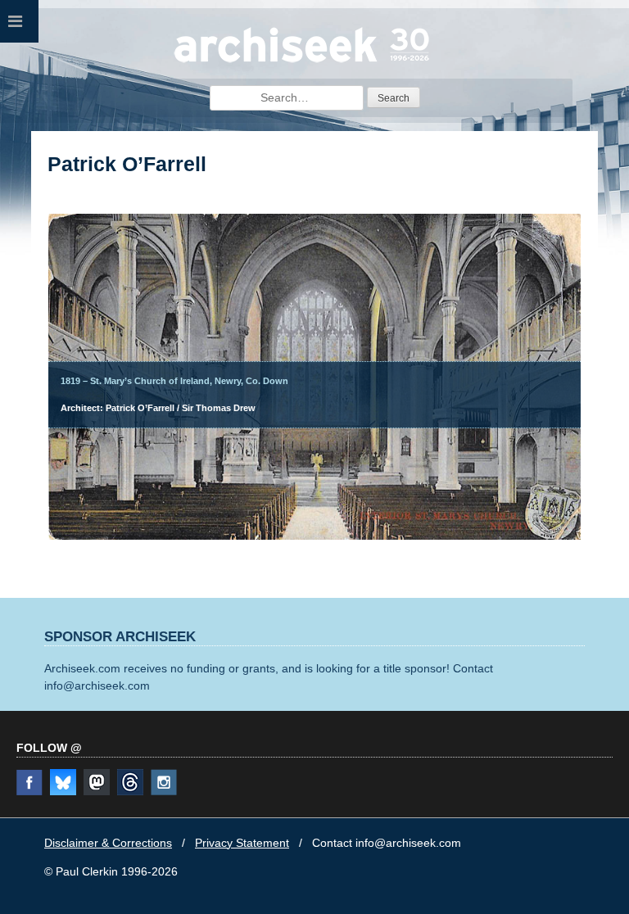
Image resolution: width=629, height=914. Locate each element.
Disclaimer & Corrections (108, 842)
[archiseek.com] (301, 61)
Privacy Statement (242, 842)
